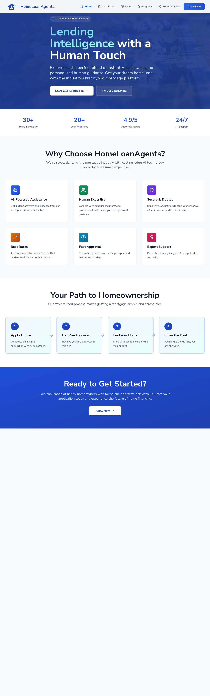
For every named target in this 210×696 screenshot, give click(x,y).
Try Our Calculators (114, 91)
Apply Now (194, 6)
